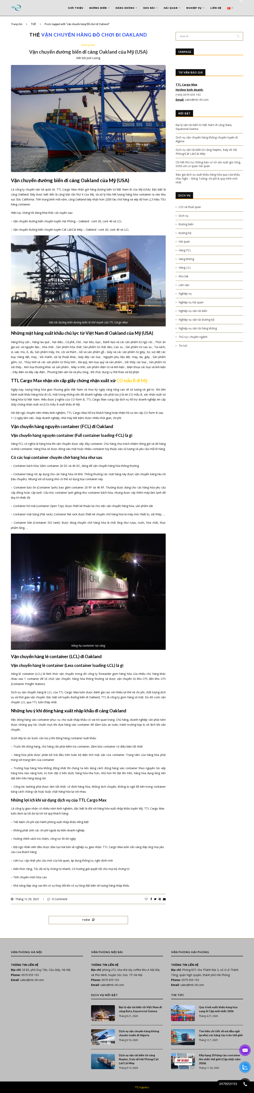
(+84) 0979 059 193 (188, 95)
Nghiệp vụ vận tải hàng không (198, 328)
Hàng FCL (185, 250)
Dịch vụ (184, 216)
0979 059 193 (30, 975)
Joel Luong (93, 58)
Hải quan (171, 8)
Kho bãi (149, 8)
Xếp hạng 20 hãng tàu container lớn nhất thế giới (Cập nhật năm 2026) (220, 1059)
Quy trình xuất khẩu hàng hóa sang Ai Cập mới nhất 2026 (218, 1009)
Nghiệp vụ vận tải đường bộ (196, 319)
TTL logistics (142, 1087)
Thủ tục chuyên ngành (193, 337)
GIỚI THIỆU (75, 8)
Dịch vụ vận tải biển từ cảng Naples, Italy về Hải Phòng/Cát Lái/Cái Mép (139, 1059)
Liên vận (184, 285)
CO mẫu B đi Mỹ (131, 380)
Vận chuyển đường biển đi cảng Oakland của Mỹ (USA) (88, 52)
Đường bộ (185, 233)
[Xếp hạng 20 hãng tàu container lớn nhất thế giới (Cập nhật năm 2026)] (183, 1061)
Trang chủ (16, 24)
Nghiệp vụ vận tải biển (193, 311)
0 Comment (59, 899)
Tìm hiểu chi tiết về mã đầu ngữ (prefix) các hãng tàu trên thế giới (221, 1033)
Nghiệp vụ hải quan (191, 302)
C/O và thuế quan (190, 207)
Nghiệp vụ (194, 8)
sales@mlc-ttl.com (197, 100)
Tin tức (183, 345)
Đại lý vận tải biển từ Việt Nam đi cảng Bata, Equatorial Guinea (140, 1009)
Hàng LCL (185, 267)
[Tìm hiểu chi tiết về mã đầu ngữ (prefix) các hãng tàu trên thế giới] (183, 1037)
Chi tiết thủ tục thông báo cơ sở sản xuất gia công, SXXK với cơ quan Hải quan (208, 164)
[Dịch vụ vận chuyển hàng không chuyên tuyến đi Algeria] (103, 1037)
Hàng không (125, 8)
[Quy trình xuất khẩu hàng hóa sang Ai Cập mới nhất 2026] (183, 1013)
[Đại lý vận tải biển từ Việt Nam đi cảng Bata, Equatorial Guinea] (103, 1013)
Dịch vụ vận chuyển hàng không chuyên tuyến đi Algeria (139, 1033)
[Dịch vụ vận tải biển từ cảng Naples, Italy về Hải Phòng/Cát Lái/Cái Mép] (103, 1061)
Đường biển (98, 8)
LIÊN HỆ (215, 8)
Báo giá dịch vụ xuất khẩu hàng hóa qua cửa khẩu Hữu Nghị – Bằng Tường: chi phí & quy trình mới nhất (208, 178)
